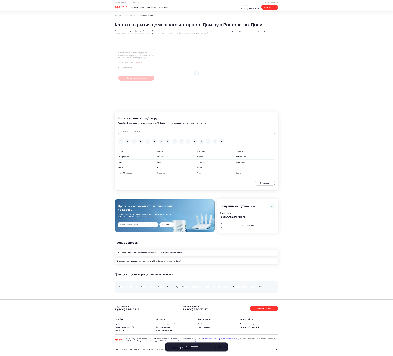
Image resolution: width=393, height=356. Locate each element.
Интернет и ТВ (152, 7)
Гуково (152, 287)
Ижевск (160, 157)
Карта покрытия (204, 327)
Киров (159, 162)
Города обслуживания (164, 330)
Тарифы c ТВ (119, 330)
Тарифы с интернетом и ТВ (124, 327)
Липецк (199, 168)
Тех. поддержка (248, 225)
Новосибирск (162, 173)
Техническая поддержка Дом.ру (167, 324)
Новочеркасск (196, 287)
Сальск (253, 287)
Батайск (130, 287)
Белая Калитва (141, 287)
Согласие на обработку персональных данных (182, 341)
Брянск (160, 151)
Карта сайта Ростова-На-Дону (250, 327)
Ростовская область (240, 287)
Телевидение (163, 7)
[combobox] (138, 224)
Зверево (170, 287)
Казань (120, 162)
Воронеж (239, 151)
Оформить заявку (264, 308)
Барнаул (121, 151)
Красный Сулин (182, 287)
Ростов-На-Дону (272, 2)
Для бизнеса (121, 2)
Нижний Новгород (125, 173)
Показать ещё (265, 183)
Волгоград (200, 151)
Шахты (261, 287)
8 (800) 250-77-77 (195, 309)
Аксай (121, 287)
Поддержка (135, 2)
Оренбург (239, 173)
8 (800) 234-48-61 (250, 8)
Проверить (166, 225)
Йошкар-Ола (241, 157)
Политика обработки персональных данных (218, 339)
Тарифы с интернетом (122, 324)
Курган (120, 168)
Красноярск (240, 162)
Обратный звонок (270, 7)
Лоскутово (240, 168)
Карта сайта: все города (248, 324)
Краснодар (200, 162)
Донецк (161, 287)
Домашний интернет (137, 7)
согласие (194, 346)
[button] (196, 32)
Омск (198, 173)
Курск (159, 168)
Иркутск (199, 157)
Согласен (221, 347)
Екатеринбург (123, 157)
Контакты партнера (163, 327)
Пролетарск (209, 287)
